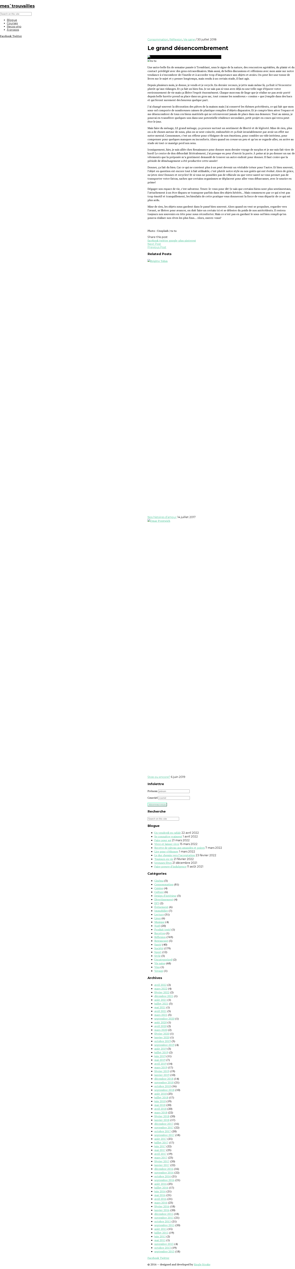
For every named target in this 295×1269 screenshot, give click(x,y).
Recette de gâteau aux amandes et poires (179, 848)
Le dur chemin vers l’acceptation (174, 855)
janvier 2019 (162, 1075)
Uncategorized (163, 959)
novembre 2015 (164, 1217)
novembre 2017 (164, 1127)
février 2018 (161, 1116)
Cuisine (158, 888)
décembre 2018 (163, 1079)
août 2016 (160, 1184)
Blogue (12, 20)
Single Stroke (202, 1264)
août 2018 (160, 1094)
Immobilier (161, 911)
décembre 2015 (163, 1214)
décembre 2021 (163, 996)
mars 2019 (160, 1067)
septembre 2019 (164, 1045)
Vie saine (189, 39)
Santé (157, 944)
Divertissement (163, 899)
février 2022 (161, 992)
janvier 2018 (162, 1120)
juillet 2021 (161, 1003)
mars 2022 (160, 988)
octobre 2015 (162, 1221)
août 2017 (160, 1139)
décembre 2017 (163, 1124)
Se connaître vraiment (168, 836)
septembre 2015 (164, 1225)
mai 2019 (160, 1060)
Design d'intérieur (165, 896)
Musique (159, 922)
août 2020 (160, 1022)
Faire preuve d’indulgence (170, 866)
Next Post (154, 244)
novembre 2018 (164, 1082)
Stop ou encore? (159, 777)
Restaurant (161, 941)
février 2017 (161, 1161)
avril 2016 (160, 1199)
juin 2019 (160, 1056)
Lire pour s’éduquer (166, 851)
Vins (157, 967)
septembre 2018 (164, 1090)
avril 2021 (160, 1011)
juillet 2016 (161, 1187)
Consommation (158, 39)
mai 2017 (160, 1150)
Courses (12, 23)
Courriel (153, 798)
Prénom (152, 791)
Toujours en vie (163, 859)
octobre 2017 (162, 1131)
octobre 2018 (162, 1086)
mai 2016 (160, 1195)
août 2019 (160, 1049)
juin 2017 (160, 1146)
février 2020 (161, 1033)
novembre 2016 (164, 1172)
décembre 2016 (163, 1169)
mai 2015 (160, 1240)
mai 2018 (160, 1105)
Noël (157, 926)
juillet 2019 (161, 1052)
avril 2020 (160, 1026)
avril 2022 (160, 985)
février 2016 (161, 1206)
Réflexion (175, 39)
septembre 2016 (164, 1180)
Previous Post (157, 247)
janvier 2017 (162, 1165)
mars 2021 (160, 1015)
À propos (13, 29)
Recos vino (14, 26)
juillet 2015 (161, 1233)
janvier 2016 (162, 1210)
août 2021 (160, 1000)
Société (158, 948)
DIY (156, 903)
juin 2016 (160, 1191)
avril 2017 (160, 1154)
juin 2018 (160, 1101)
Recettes (159, 933)
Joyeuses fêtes (163, 863)
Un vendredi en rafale (167, 833)
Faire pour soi (162, 840)
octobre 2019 (162, 1041)
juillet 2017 (161, 1142)
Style (157, 956)
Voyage (158, 971)
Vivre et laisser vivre (166, 844)
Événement (161, 907)
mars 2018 (160, 1112)
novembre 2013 (164, 1244)
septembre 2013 (164, 1251)
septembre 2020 (164, 1018)
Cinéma (159, 881)
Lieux (157, 918)
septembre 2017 (164, 1135)
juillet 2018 (161, 1097)
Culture (159, 892)
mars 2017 (160, 1157)
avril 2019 (160, 1064)
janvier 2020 (162, 1037)
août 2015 (160, 1229)
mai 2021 (160, 1007)
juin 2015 (160, 1236)
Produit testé (162, 929)
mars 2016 (160, 1202)
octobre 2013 (162, 1248)
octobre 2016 (162, 1176)
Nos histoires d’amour (162, 517)
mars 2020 (160, 1030)
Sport (157, 952)
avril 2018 (160, 1109)
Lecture (159, 914)
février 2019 (161, 1071)
